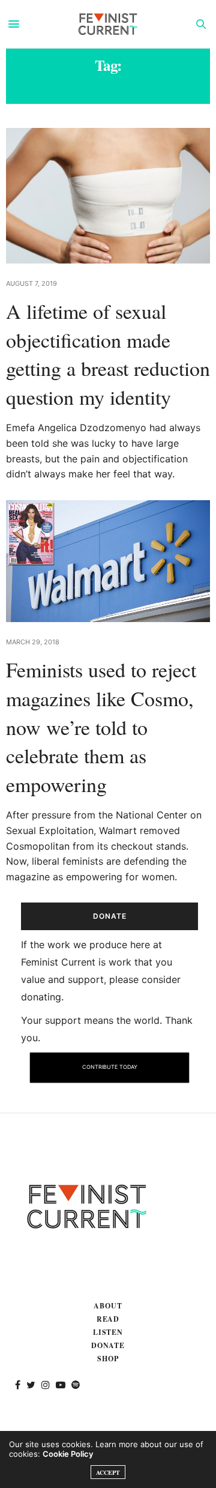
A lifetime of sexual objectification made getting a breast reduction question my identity (108, 354)
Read (108, 1319)
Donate (108, 1345)
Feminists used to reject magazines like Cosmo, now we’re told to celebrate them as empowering (101, 726)
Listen (108, 1332)
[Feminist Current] (108, 24)
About (108, 1306)
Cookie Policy (68, 1454)
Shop (108, 1358)
